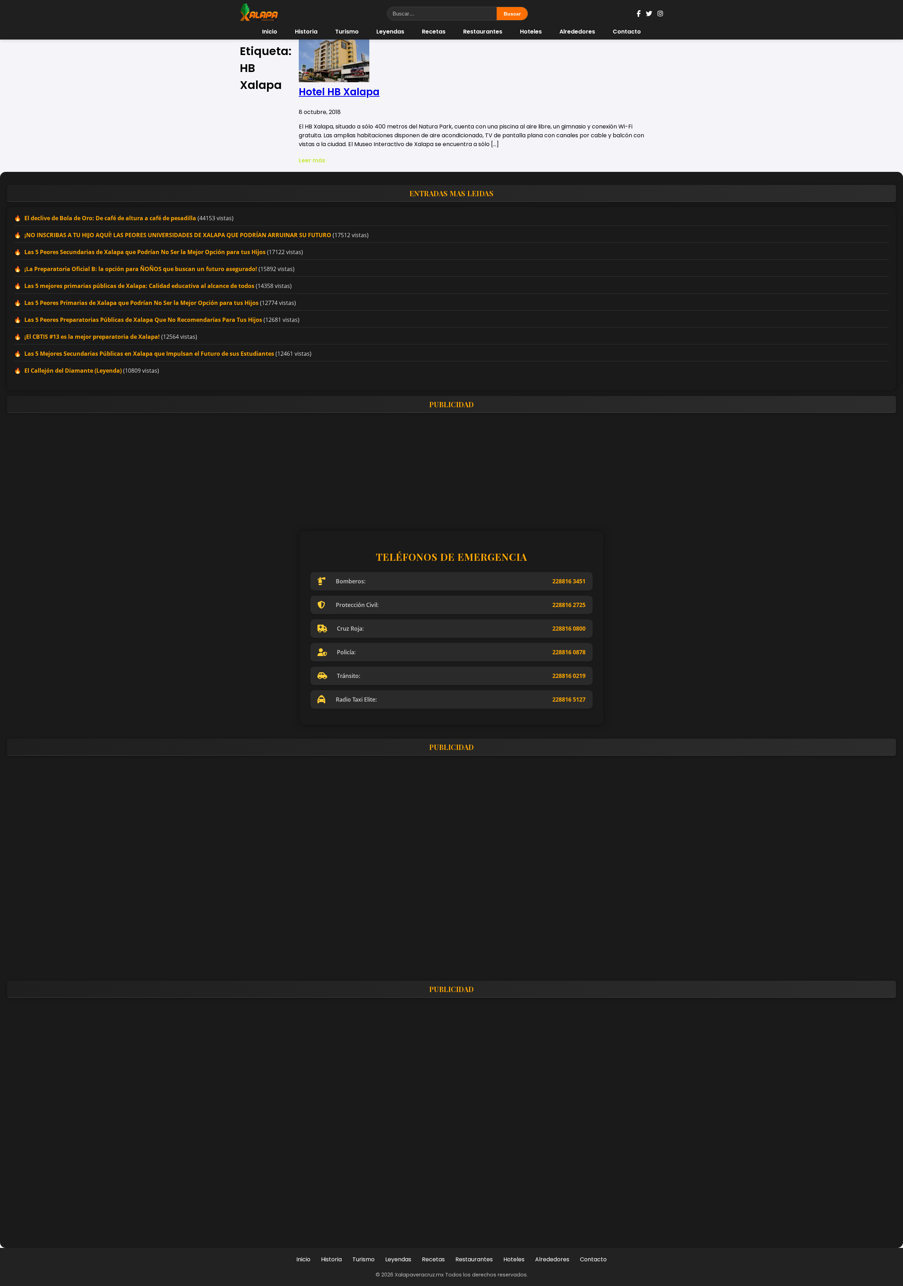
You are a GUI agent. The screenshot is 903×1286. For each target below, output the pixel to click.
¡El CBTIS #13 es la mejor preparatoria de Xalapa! (92, 337)
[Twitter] (649, 13)
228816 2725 (569, 605)
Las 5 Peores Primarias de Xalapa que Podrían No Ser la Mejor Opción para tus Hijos (141, 303)
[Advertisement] (218, 467)
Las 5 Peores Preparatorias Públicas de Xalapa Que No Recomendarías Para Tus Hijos (143, 320)
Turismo (347, 32)
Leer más (312, 160)
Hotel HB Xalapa (339, 92)
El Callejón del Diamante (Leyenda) (73, 370)
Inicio (269, 32)
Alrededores (577, 32)
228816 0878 (569, 652)
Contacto (627, 32)
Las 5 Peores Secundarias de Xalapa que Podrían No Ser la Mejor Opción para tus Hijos (145, 252)
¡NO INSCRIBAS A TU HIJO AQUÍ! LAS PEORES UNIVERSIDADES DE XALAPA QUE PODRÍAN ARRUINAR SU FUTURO (177, 235)
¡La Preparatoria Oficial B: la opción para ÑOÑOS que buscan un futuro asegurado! (140, 269)
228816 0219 (569, 676)
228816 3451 (569, 581)
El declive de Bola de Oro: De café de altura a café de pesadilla (110, 218)
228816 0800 (569, 628)
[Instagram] (660, 13)
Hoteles (531, 32)
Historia (306, 32)
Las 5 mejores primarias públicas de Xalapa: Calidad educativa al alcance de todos (139, 286)
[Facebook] (639, 13)
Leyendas (390, 32)
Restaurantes (482, 32)
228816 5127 (569, 699)
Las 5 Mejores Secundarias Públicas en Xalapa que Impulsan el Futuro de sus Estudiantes (149, 353)
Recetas (434, 32)
